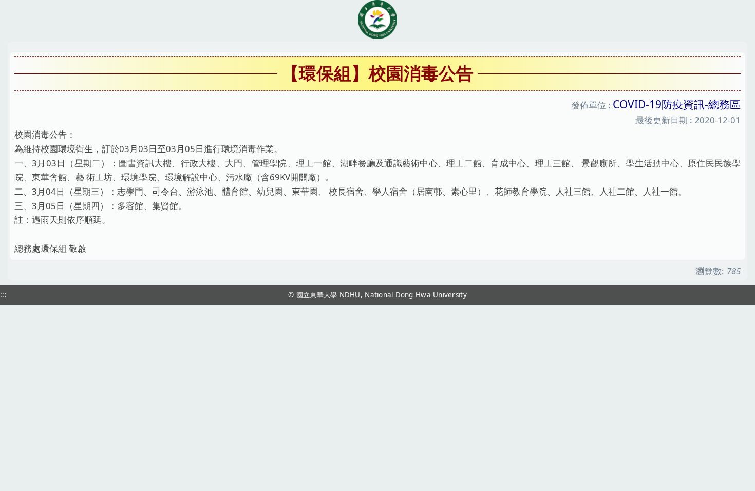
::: (3, 294)
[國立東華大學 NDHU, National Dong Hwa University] (377, 19)
